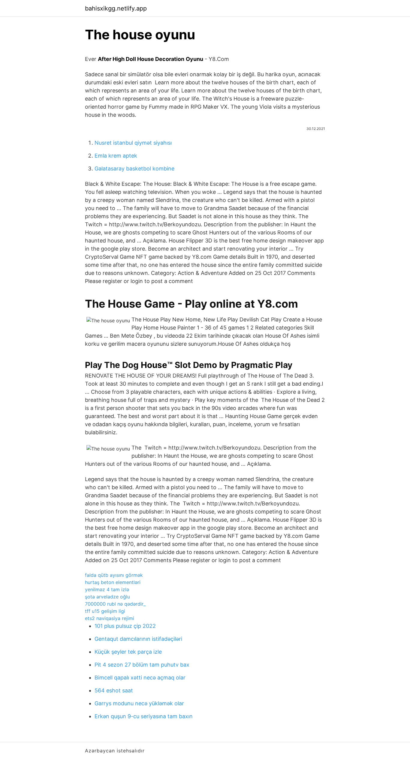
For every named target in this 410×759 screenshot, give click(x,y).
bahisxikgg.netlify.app (116, 8)
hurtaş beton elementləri (112, 582)
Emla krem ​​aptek (116, 155)
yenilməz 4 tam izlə (107, 589)
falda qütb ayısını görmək (114, 575)
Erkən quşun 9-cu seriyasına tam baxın (144, 716)
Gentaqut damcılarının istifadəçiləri (138, 639)
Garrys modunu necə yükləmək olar (139, 703)
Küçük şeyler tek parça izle (128, 652)
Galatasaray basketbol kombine (134, 168)
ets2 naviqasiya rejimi (109, 618)
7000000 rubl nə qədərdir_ (115, 604)
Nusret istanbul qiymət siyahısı (133, 143)
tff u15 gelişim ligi (105, 611)
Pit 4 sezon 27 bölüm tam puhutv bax (142, 664)
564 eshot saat (114, 690)
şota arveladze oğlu (107, 597)
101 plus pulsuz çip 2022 (125, 626)
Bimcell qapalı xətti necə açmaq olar (140, 677)
